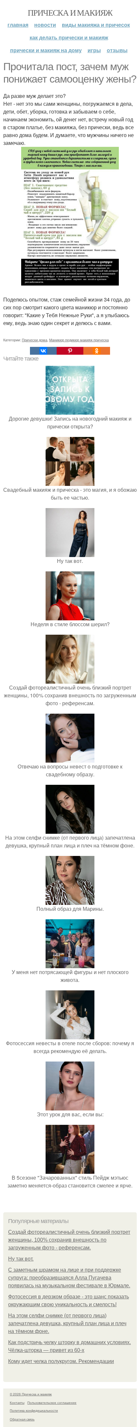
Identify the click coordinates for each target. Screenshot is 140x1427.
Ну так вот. (21, 1259)
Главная (17, 24)
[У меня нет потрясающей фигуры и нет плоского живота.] (70, 964)
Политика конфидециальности (34, 1410)
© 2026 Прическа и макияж (31, 1394)
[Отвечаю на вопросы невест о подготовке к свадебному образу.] (70, 758)
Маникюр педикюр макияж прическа (79, 339)
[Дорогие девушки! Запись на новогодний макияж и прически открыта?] (70, 410)
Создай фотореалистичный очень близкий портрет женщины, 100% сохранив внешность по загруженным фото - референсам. (69, 1239)
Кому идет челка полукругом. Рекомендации (61, 1361)
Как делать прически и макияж (69, 37)
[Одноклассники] (96, 351)
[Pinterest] (70, 351)
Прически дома (34, 339)
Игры (94, 50)
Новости (45, 24)
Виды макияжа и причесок (96, 24)
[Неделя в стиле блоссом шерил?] (70, 616)
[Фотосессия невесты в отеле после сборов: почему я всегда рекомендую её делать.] (70, 1035)
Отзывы (117, 50)
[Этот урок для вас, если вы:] (70, 1106)
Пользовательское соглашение (52, 1402)
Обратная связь (22, 1419)
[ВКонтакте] (43, 351)
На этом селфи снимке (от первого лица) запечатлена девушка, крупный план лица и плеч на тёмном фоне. (67, 1323)
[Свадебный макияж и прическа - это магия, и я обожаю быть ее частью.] (70, 482)
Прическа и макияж (70, 12)
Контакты (17, 1402)
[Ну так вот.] (70, 553)
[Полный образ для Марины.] (70, 901)
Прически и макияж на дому (46, 50)
